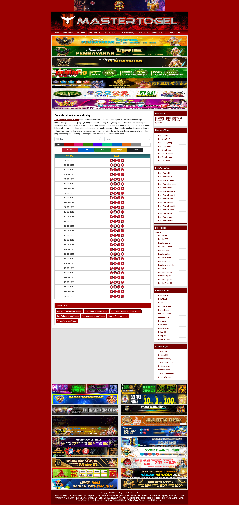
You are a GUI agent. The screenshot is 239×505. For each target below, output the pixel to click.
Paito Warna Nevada (166, 210)
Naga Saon (176, 118)
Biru (86, 150)
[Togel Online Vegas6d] (85, 421)
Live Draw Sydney (127, 33)
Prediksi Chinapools (166, 265)
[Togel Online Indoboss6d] (154, 389)
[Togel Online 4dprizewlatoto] (85, 463)
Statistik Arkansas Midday (118, 316)
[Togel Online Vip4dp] (154, 410)
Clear (59, 145)
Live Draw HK (94, 33)
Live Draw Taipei (164, 146)
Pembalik (162, 321)
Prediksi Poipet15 (165, 276)
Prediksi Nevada (164, 269)
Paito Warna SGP (165, 177)
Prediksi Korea (164, 261)
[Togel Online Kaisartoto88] (85, 474)
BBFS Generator (164, 306)
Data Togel (81, 33)
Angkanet (112, 498)
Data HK (144, 495)
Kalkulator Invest (164, 314)
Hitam (135, 150)
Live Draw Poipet (164, 150)
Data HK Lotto (101, 500)
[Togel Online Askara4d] (85, 431)
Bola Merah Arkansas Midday (72, 115)
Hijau (102, 150)
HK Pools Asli (157, 500)
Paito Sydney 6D (158, 33)
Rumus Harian (163, 310)
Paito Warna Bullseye (166, 191)
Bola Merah (162, 299)
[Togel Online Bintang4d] (85, 442)
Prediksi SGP (163, 239)
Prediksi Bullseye (165, 254)
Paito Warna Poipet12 (166, 195)
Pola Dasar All (163, 328)
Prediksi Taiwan (164, 258)
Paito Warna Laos (165, 188)
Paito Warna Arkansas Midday (96, 311)
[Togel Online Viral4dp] (119, 105)
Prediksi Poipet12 (165, 272)
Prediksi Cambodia (165, 247)
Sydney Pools (123, 498)
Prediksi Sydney (164, 243)
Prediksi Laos (163, 250)
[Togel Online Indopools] (154, 463)
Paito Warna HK (164, 173)
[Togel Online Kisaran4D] (119, 73)
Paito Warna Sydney (166, 180)
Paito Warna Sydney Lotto (172, 498)
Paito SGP (159, 120)
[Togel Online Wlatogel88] (85, 452)
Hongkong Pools (162, 118)
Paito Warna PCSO (165, 213)
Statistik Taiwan (164, 366)
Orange (119, 150)
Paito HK (170, 120)
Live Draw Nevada (165, 157)
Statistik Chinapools (166, 373)
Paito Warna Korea (165, 221)
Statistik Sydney (164, 359)
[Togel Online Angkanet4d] (154, 452)
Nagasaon (91, 495)
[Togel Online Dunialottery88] (154, 421)
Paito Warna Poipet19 (166, 202)
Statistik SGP (163, 355)
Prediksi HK (162, 236)
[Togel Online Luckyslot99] (154, 399)
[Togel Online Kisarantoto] (119, 83)
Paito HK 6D (143, 33)
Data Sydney (162, 495)
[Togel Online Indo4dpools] (85, 484)
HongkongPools (153, 498)
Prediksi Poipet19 (165, 280)
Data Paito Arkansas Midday (68, 316)
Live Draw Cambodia (166, 154)
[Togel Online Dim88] (119, 52)
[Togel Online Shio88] (154, 474)
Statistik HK (162, 351)
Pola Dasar (162, 325)
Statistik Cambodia (165, 362)
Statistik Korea (164, 370)
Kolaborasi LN (163, 317)
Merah (69, 150)
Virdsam (58, 495)
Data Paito (162, 303)
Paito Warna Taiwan (166, 217)
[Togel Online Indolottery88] (154, 442)
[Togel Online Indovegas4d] (154, 484)
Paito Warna (68, 33)
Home (56, 33)
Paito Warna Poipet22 (166, 206)
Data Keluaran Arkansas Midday (69, 311)
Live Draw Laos (164, 161)
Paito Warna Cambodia (167, 184)
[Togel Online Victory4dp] (85, 399)
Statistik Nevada (164, 377)
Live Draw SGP (110, 33)
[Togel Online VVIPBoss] (119, 41)
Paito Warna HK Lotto (85, 500)
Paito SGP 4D (174, 33)
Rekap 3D (162, 332)
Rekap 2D (162, 336)
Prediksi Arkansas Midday (67, 321)
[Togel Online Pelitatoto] (119, 94)
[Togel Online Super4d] (119, 62)
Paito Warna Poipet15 (166, 199)
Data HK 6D (174, 495)
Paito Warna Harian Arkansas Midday (125, 311)
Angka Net (67, 495)
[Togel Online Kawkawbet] (85, 410)
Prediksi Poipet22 (165, 283)
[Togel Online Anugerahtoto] (154, 431)
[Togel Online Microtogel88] (85, 389)
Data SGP (153, 495)
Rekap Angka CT (164, 339)
